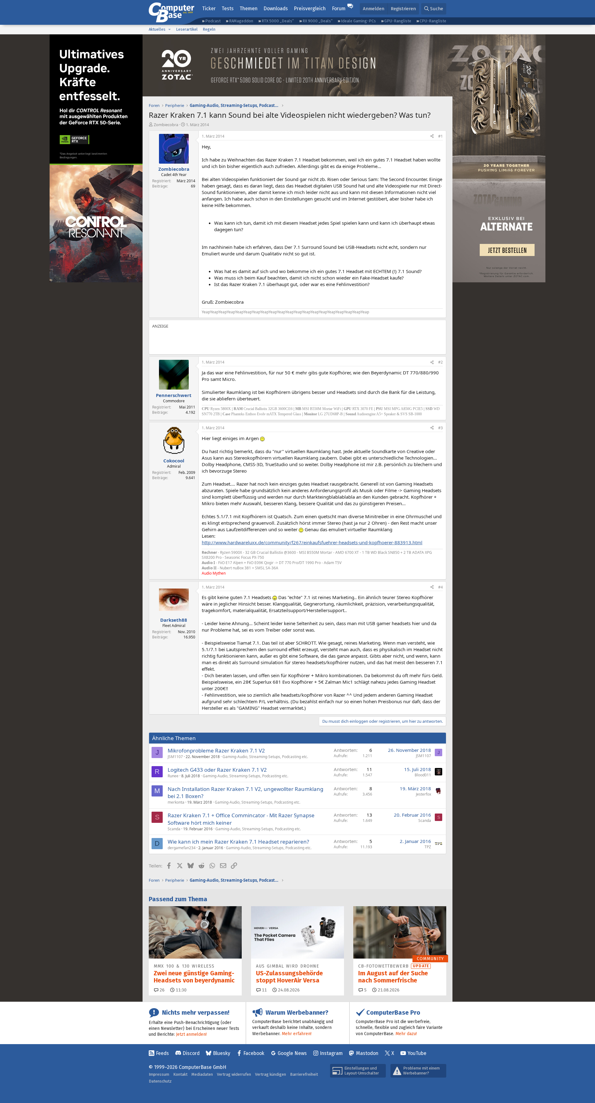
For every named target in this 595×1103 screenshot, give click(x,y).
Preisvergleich (310, 8)
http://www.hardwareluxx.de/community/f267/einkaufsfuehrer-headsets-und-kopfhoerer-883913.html (312, 542)
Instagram (331, 1053)
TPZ (428, 846)
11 (264, 990)
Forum (339, 8)
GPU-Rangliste (397, 21)
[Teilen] (432, 136)
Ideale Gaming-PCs (358, 21)
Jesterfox (423, 794)
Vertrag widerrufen (234, 1074)
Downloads (275, 8)
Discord (191, 1053)
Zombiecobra (166, 124)
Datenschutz (160, 1081)
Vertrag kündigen (270, 1074)
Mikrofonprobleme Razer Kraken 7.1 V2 (216, 750)
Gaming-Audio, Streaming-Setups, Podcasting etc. (265, 756)
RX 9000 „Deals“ (317, 21)
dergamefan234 (182, 847)
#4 (440, 587)
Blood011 (423, 775)
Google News (292, 1053)
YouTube (417, 1053)
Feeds (162, 1053)
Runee (173, 776)
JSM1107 (175, 756)
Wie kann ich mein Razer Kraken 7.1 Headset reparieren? (238, 841)
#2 (440, 362)
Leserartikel (187, 29)
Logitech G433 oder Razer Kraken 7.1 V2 (217, 769)
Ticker (209, 8)
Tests (228, 8)
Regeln (209, 29)
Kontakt (180, 1074)
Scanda (174, 829)
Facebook (253, 1053)
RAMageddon (241, 21)
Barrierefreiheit (304, 1074)
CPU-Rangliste (433, 21)
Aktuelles (157, 29)
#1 (440, 136)
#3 (440, 427)
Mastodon (367, 1053)
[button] (169, 29)
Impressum (159, 1074)
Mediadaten (202, 1074)
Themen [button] (249, 8)
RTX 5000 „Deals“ (278, 21)
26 (161, 990)
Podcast (213, 21)
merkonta (176, 802)
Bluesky (221, 1053)
